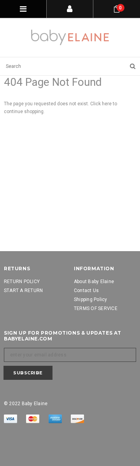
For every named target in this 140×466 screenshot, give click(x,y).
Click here (101, 103)
